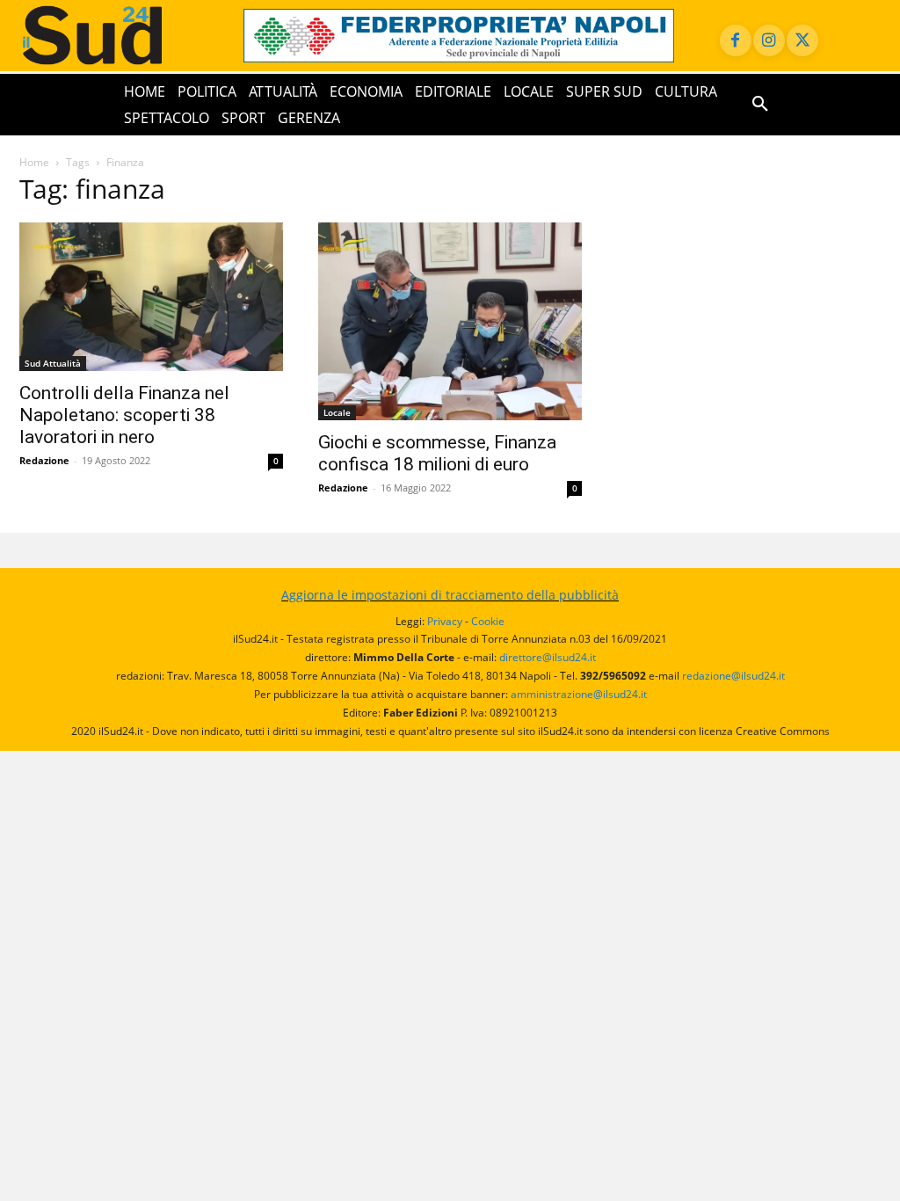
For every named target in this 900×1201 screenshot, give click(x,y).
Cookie (487, 621)
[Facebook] (735, 40)
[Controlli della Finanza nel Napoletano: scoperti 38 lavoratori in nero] (151, 296)
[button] (760, 105)
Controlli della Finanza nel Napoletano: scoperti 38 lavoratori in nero (124, 415)
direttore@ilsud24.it (547, 657)
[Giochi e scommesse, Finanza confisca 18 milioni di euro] (450, 321)
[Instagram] (769, 40)
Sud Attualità (53, 363)
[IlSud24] (113, 35)
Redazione (44, 460)
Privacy (444, 621)
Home (34, 162)
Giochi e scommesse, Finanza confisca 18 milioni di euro (437, 453)
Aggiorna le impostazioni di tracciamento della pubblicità (450, 594)
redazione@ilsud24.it (733, 675)
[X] (802, 40)
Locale (337, 412)
